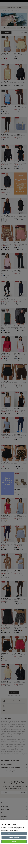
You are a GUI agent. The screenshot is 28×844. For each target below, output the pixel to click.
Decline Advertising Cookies (14, 833)
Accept (14, 841)
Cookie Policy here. (14, 830)
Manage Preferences (14, 837)
